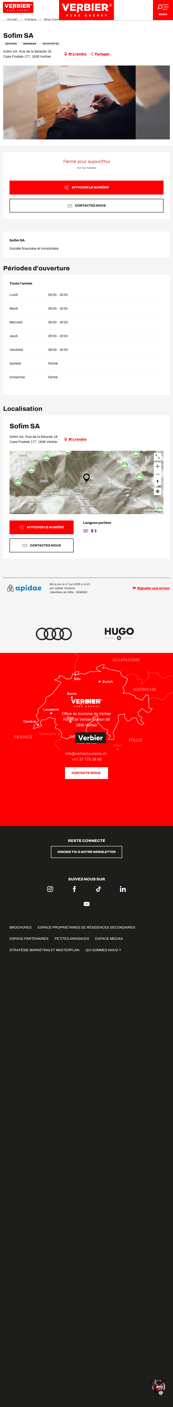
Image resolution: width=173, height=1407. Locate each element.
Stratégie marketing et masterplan (44, 950)
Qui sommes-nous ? (103, 950)
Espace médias (109, 938)
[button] (86, 102)
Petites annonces (72, 938)
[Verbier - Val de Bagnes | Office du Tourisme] (86, 10)
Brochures (20, 927)
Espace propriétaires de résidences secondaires (86, 927)
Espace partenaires (29, 938)
